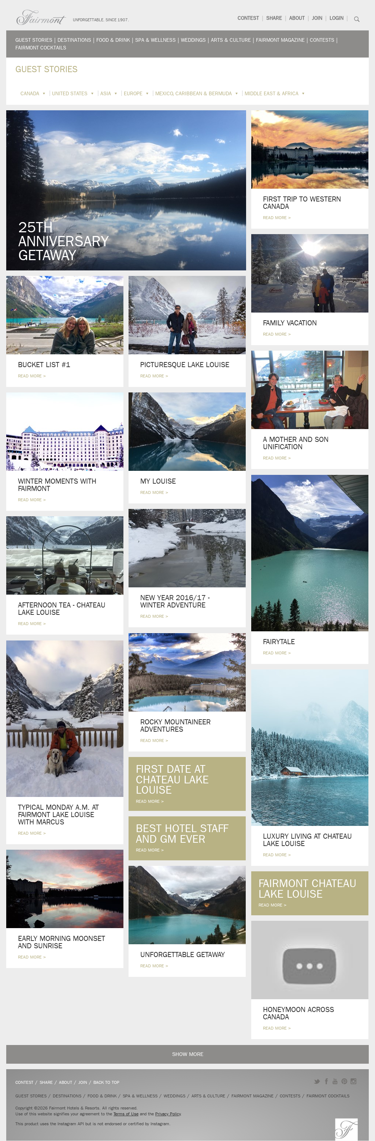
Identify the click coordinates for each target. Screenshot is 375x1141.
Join (317, 18)
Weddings (193, 40)
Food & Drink (113, 40)
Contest (248, 18)
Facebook (326, 1081)
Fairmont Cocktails (40, 48)
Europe (133, 93)
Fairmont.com (41, 17)
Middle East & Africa (271, 93)
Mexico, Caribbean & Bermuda (193, 93)
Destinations (74, 40)
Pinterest (344, 1081)
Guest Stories (33, 40)
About (297, 18)
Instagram (353, 1081)
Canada (30, 93)
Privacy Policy (168, 1113)
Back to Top (106, 1082)
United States (70, 93)
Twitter (317, 1081)
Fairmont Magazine (280, 40)
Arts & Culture (231, 40)
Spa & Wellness (155, 40)
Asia (105, 93)
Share (274, 18)
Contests (322, 40)
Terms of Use (126, 1113)
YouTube (335, 1081)
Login (337, 18)
